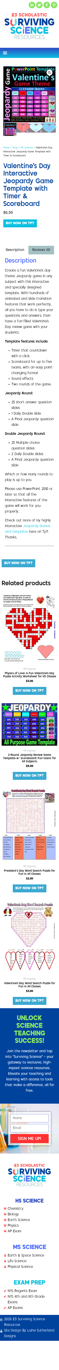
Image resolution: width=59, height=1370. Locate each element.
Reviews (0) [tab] (41, 250)
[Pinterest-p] (54, 5)
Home (6, 148)
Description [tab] (15, 250)
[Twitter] (39, 5)
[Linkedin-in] (32, 5)
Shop (15, 148)
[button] (5, 52)
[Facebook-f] (46, 5)
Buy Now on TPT (20, 223)
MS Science (27, 148)
